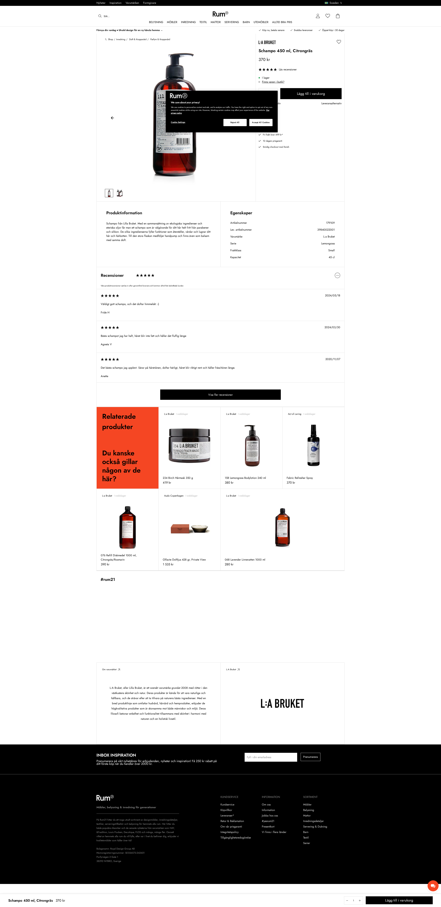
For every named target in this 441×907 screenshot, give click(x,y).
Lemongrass (328, 243)
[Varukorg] (338, 16)
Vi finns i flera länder (274, 832)
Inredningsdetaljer (313, 821)
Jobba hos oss (270, 815)
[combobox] (334, 3)
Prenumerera (310, 757)
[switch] (220, 275)
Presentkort (268, 826)
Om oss (266, 804)
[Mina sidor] (318, 16)
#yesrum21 (268, 821)
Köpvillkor (226, 810)
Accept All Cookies (261, 122)
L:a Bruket (329, 237)
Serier (306, 843)
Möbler (307, 804)
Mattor (307, 815)
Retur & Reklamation (232, 821)
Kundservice (227, 804)
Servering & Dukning (315, 826)
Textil (306, 837)
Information (268, 810)
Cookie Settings (178, 122)
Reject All (234, 122)
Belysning (308, 810)
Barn (305, 832)
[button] (335, 3)
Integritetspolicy (229, 832)
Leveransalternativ (331, 103)
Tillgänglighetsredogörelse (235, 837)
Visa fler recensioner (220, 395)
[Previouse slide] (112, 118)
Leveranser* (227, 815)
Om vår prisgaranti (231, 826)
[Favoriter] (328, 16)
